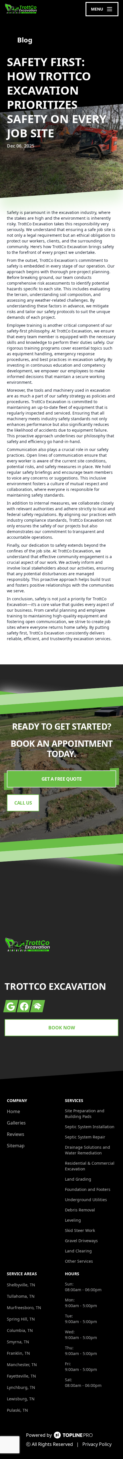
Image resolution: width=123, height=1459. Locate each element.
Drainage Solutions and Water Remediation (87, 1150)
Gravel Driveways (81, 1240)
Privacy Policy (97, 1444)
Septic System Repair (85, 1137)
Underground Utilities (86, 1199)
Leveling (73, 1220)
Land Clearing (78, 1251)
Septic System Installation (89, 1126)
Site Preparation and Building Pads (84, 1113)
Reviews (15, 1134)
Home (13, 1111)
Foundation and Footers (87, 1189)
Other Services (79, 1261)
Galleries (16, 1123)
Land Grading (78, 1179)
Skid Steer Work (80, 1230)
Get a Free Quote (61, 779)
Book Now (61, 1028)
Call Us (23, 803)
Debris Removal (80, 1210)
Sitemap (16, 1145)
